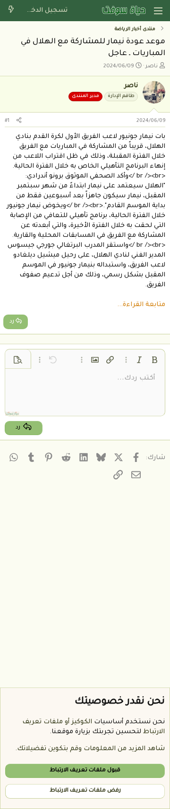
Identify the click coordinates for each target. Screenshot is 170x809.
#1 (7, 121)
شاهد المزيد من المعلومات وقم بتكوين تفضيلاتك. (90, 748)
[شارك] (19, 121)
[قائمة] (158, 10)
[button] (154, 359)
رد (11, 322)
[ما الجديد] (11, 10)
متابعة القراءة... (141, 304)
